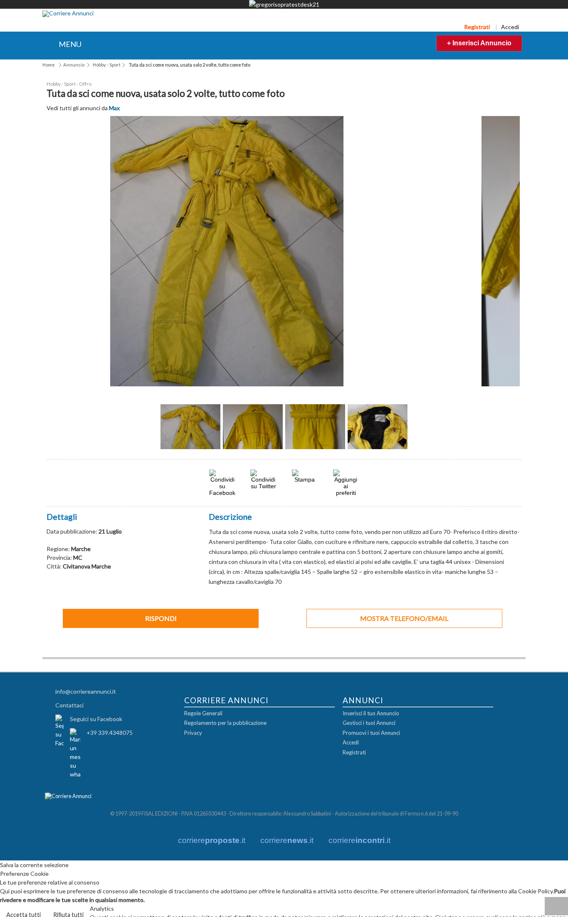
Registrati (477, 26)
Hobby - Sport (107, 64)
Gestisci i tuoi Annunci (369, 722)
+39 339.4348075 (109, 731)
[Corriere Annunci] (68, 13)
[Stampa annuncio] (304, 478)
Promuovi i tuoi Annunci (371, 732)
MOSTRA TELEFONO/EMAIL (404, 617)
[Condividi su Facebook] (222, 491)
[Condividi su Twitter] (263, 485)
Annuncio (73, 64)
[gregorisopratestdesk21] (284, 4)
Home (48, 64)
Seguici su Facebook (96, 718)
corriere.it (211, 839)
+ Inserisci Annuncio (479, 43)
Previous (146, 429)
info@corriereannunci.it (85, 690)
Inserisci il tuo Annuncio (371, 712)
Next (421, 429)
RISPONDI (161, 617)
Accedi (510, 26)
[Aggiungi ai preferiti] (346, 482)
